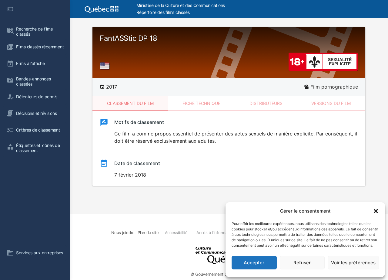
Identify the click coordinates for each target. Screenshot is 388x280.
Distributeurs (266, 103)
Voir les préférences (353, 262)
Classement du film (130, 103)
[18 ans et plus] (297, 61)
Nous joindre (123, 232)
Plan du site (148, 232)
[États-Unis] (106, 66)
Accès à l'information (215, 232)
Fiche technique (201, 103)
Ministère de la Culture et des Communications (180, 5)
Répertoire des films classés (162, 12)
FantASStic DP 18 (128, 38)
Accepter (254, 262)
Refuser (302, 262)
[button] (376, 211)
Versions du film (331, 103)
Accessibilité (176, 232)
